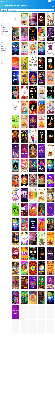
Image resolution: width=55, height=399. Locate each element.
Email (6, 10)
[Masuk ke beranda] (3, 1)
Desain (3, 10)
